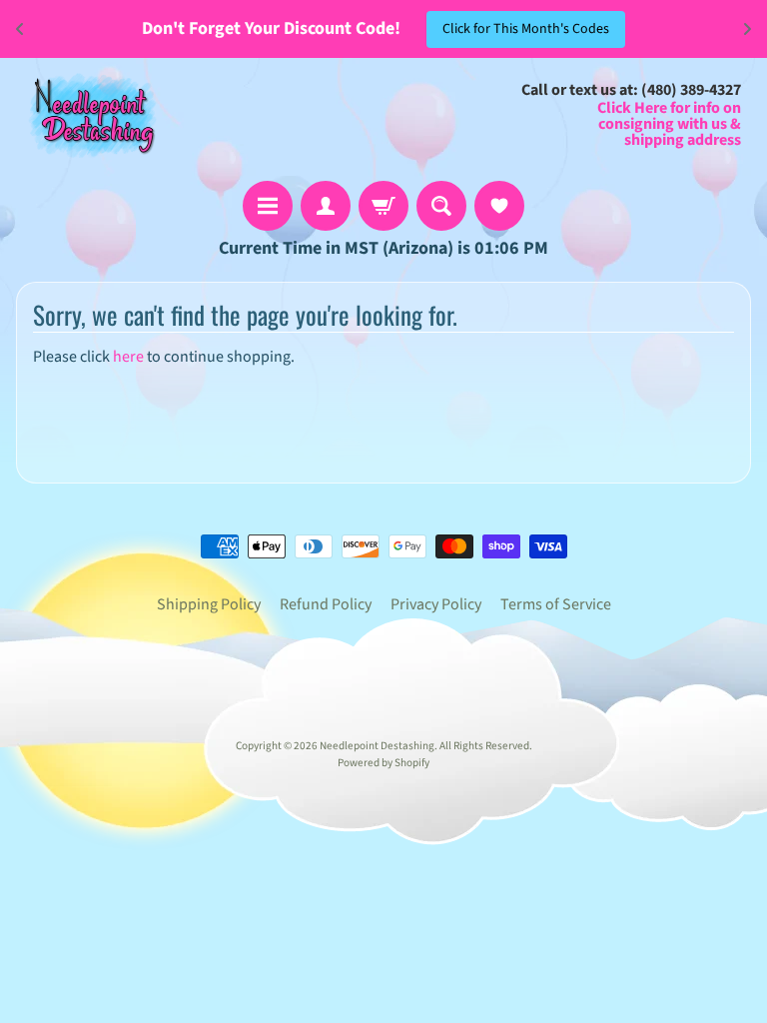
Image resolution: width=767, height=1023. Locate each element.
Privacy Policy (435, 604)
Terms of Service (555, 604)
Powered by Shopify (383, 762)
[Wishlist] (499, 206)
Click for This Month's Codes (525, 29)
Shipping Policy (209, 604)
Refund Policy (326, 604)
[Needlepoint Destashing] (91, 114)
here (128, 357)
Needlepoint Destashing (377, 745)
